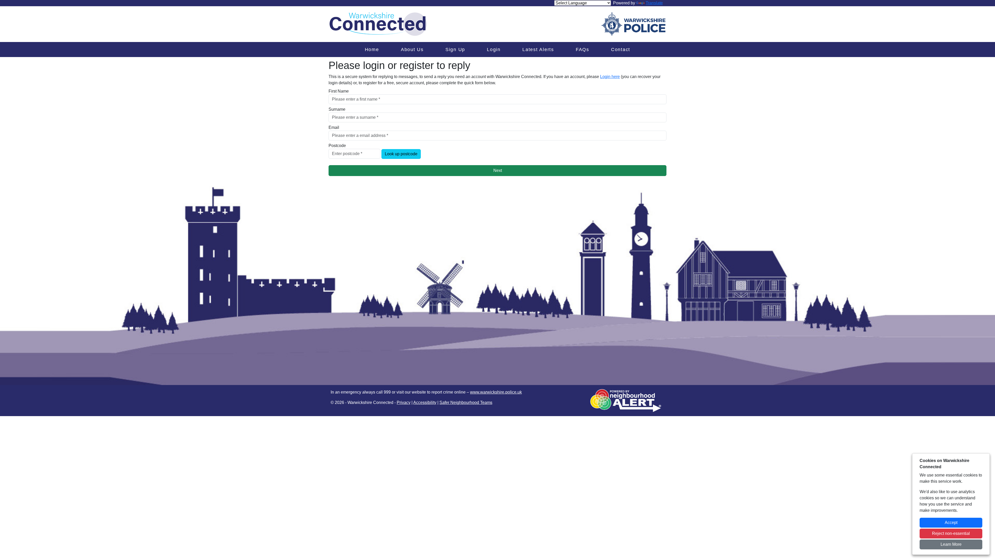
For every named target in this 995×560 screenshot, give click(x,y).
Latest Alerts (538, 49)
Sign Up (455, 49)
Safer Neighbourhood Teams (465, 402)
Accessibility (424, 402)
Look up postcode (401, 154)
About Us (412, 49)
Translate (654, 3)
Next (497, 170)
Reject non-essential (951, 533)
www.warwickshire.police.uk (496, 392)
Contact (620, 49)
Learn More (951, 544)
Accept (951, 522)
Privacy (403, 402)
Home (372, 49)
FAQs (582, 49)
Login (494, 49)
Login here (610, 76)
